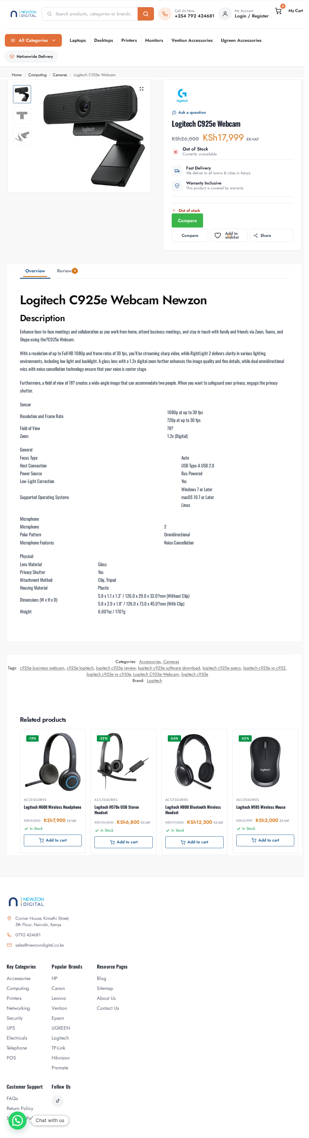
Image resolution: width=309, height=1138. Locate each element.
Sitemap (105, 988)
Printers (129, 40)
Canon (58, 988)
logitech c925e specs (221, 668)
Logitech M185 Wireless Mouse (260, 807)
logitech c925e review (115, 668)
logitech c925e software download (169, 668)
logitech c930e (194, 674)
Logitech (154, 681)
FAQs (12, 1098)
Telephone (17, 1047)
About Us (106, 998)
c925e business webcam (42, 668)
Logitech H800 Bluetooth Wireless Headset (193, 809)
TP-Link (58, 1047)
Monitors (154, 40)
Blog (101, 978)
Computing (37, 75)
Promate (60, 1067)
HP (55, 978)
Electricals (17, 1037)
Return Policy (20, 1108)
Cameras (60, 75)
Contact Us (108, 1008)
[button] (288, 11)
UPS (11, 1028)
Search (146, 13)
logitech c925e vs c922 (264, 668)
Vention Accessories (192, 40)
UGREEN (61, 1028)
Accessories (150, 662)
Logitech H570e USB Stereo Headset (116, 809)
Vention (59, 1008)
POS (11, 1057)
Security (15, 1018)
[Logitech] (182, 96)
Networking (18, 1008)
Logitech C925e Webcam (156, 674)
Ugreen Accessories (241, 40)
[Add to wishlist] (73, 736)
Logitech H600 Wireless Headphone (52, 807)
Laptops (78, 40)
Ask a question (192, 112)
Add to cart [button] (56, 840)
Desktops (103, 40)
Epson (58, 1018)
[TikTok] (58, 1101)
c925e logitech (80, 668)
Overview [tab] (35, 271)
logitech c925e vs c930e (109, 674)
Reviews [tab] (66, 271)
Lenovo (59, 998)
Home (17, 75)
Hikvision (61, 1057)
